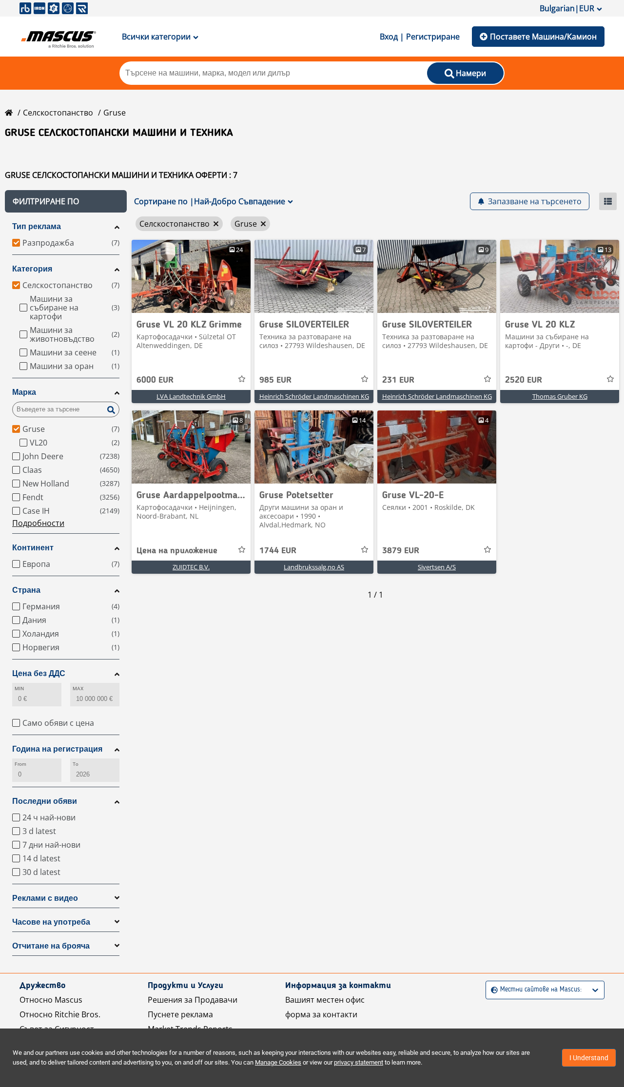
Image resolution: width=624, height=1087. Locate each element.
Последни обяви (44, 801)
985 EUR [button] (275, 380)
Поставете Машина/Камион (543, 36)
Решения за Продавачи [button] (192, 999)
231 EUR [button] (398, 380)
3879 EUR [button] (400, 550)
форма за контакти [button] (321, 1014)
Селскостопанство (58, 112)
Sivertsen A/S (437, 567)
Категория (32, 269)
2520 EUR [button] (523, 380)
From (20, 764)
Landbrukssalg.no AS (314, 567)
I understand (588, 1058)
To (75, 764)
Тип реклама (36, 226)
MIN (19, 688)
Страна (26, 590)
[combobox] (492, 990)
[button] (66, 201)
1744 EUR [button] (277, 550)
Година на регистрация (57, 749)
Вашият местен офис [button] (325, 999)
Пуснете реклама (180, 1014)
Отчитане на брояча (51, 946)
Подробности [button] (38, 523)
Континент (33, 548)
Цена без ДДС (38, 673)
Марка (24, 392)
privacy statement (358, 1062)
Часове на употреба (51, 922)
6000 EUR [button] (155, 380)
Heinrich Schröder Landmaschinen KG (314, 396)
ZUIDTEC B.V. (191, 567)
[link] (191, 276)
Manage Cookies (278, 1062)
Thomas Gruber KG (559, 396)
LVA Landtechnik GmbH (191, 396)
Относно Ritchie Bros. (60, 1014)
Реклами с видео (45, 898)
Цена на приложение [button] (176, 550)
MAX (78, 688)
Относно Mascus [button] (51, 999)
